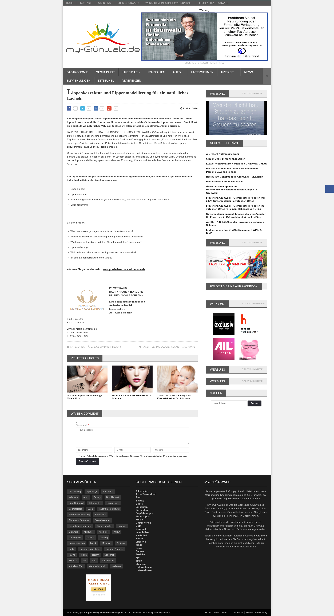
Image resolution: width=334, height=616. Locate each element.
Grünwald (73, 532)
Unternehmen (202, 72)
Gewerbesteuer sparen (80, 526)
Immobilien (156, 72)
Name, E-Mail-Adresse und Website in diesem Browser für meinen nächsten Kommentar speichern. (133, 456)
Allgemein (142, 491)
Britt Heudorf (112, 497)
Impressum (237, 612)
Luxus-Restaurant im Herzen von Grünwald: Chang (236, 163)
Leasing (90, 537)
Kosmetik (177, 347)
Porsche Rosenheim (90, 549)
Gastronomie (77, 72)
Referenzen (131, 80)
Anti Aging (108, 491)
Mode (139, 544)
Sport (139, 560)
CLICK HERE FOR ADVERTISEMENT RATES (204, 63)
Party (71, 549)
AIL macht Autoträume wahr (222, 153)
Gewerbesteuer (102, 520)
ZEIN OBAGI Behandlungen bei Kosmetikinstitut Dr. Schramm (174, 397)
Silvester (73, 560)
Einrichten (142, 510)
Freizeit (140, 519)
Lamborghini (75, 537)
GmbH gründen (104, 526)
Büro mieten (95, 503)
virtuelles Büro (76, 566)
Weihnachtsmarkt (97, 566)
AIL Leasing (75, 491)
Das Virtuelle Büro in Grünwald (224, 181)
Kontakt (86, 3)
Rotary (95, 555)
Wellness (116, 566)
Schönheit (191, 347)
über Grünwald (128, 3)
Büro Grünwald (76, 503)
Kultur (117, 532)
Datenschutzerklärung (256, 612)
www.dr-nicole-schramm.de (82, 328)
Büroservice (113, 503)
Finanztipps (143, 516)
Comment (82, 425)
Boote (139, 503)
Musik (93, 543)
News (248, 72)
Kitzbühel (106, 80)
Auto (85, 497)
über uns (104, 3)
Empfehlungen (78, 80)
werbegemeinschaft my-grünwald (168, 3)
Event (90, 509)
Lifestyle (141, 541)
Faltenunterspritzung (109, 509)
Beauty (116, 347)
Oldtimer (121, 543)
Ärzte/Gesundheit (99, 347)
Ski (84, 560)
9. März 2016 (190, 108)
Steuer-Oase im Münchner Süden (225, 158)
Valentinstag (108, 560)
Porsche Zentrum (114, 549)
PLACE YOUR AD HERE (252, 93)
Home (69, 3)
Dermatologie (161, 347)
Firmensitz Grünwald (214, 3)
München (106, 543)
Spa (94, 560)
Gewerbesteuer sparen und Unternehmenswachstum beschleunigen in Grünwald (231, 189)
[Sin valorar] (104, 595)
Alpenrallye (91, 491)
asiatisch (73, 497)
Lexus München (77, 543)
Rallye (72, 555)
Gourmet (122, 526)
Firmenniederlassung (79, 514)
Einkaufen (142, 506)
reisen (84, 555)
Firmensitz (100, 514)
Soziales (141, 554)
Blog (216, 612)
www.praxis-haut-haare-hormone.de (124, 269)
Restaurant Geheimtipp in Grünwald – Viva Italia (234, 176)
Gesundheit (105, 72)
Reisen (140, 551)
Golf (138, 525)
